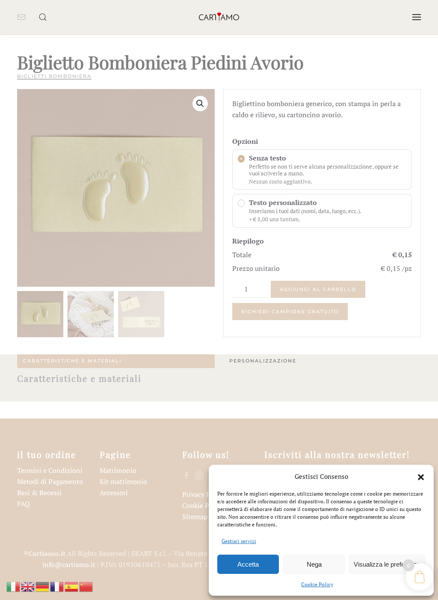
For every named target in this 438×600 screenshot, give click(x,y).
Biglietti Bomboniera (54, 76)
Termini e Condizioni (50, 470)
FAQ (23, 503)
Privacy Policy (203, 494)
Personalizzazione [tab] (262, 361)
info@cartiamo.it (68, 564)
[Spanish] (72, 586)
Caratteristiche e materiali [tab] (72, 361)
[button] (421, 476)
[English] (28, 586)
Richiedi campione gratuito (290, 312)
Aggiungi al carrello (318, 289)
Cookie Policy (317, 584)
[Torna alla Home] (219, 17)
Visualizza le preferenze (387, 564)
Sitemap (194, 516)
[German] (43, 586)
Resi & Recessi (39, 492)
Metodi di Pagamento (50, 481)
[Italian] (13, 586)
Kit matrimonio (123, 481)
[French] (57, 586)
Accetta (248, 564)
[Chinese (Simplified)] (86, 586)
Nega (314, 564)
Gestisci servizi (239, 541)
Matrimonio (118, 470)
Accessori (114, 492)
